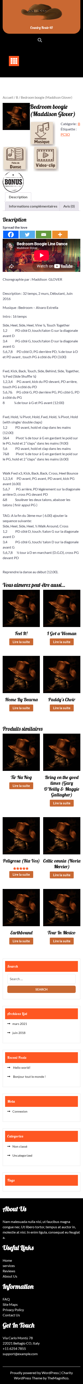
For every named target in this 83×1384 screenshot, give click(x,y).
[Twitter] (27, 234)
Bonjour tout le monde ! (29, 1076)
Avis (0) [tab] (69, 206)
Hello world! (21, 1067)
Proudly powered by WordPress (35, 1373)
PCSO (65, 134)
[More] (60, 234)
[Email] (43, 234)
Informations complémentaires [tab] (33, 206)
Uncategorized (22, 1155)
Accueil (8, 97)
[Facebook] (11, 234)
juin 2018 (18, 1033)
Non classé (19, 1146)
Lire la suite (21, 642)
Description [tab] (18, 197)
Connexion (19, 1111)
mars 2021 (19, 1024)
